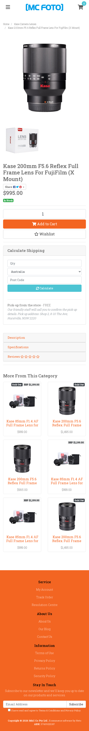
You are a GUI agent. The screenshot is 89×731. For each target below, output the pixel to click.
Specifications (18, 347)
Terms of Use (44, 653)
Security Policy (44, 676)
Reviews (14, 357)
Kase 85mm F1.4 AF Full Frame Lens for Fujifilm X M (22, 425)
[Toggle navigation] (8, 7)
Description (16, 338)
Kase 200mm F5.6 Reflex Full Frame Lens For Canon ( (66, 541)
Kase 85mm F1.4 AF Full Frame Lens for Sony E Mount (22, 541)
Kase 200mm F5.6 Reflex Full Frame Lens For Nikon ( (66, 425)
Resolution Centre (45, 605)
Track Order (44, 597)
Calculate (46, 288)
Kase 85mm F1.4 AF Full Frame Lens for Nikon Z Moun (67, 483)
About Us (44, 621)
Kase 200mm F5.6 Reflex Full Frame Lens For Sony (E (22, 483)
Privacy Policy (44, 661)
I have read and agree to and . (46, 710)
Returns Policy (44, 668)
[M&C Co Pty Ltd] (44, 7)
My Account (44, 589)
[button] (44, 234)
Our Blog (44, 629)
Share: (9, 186)
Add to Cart (46, 224)
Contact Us (44, 637)
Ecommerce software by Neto (65, 720)
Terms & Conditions (49, 710)
